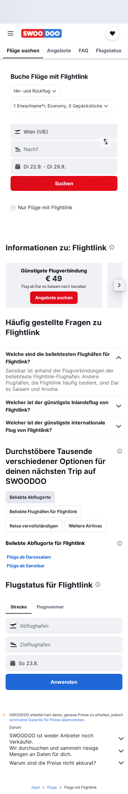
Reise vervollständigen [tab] (34, 525)
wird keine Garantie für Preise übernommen (46, 719)
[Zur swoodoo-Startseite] (41, 33)
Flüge (52, 787)
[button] (10, 33)
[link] (54, 297)
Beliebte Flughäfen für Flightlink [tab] (43, 511)
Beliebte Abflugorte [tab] (30, 497)
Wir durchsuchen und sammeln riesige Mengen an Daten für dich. (53, 751)
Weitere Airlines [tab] (85, 525)
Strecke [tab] (19, 606)
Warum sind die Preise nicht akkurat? (52, 763)
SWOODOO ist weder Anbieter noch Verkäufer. (51, 738)
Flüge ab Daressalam (29, 557)
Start (35, 787)
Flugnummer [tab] (50, 606)
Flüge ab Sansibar (26, 565)
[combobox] (69, 625)
